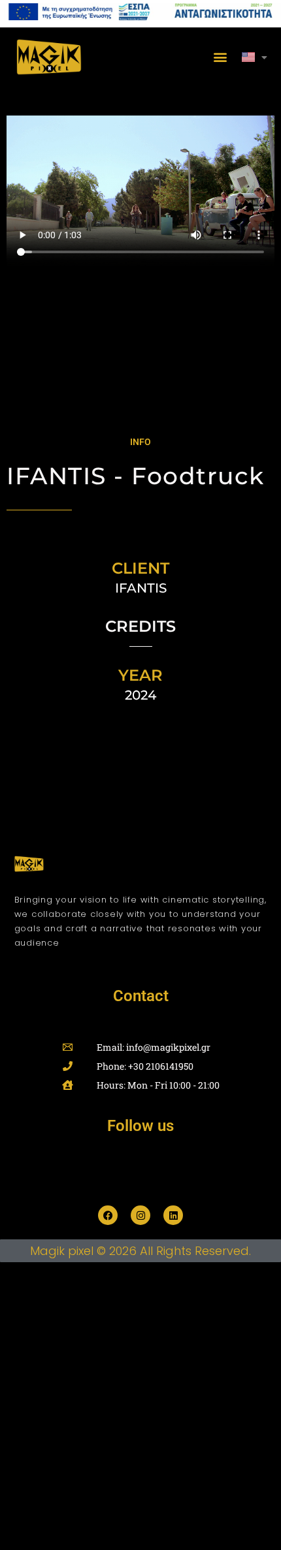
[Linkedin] (173, 1215)
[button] (220, 57)
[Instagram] (140, 1215)
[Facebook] (108, 1215)
